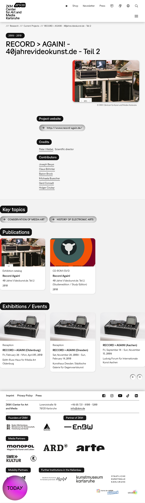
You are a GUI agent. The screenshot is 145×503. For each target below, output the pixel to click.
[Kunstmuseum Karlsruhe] (89, 479)
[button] (105, 81)
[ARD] (55, 447)
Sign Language (120, 6)
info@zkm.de (78, 408)
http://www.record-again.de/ (64, 127)
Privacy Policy (25, 395)
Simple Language (112, 6)
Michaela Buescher (49, 178)
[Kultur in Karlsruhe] (33, 458)
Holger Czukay (47, 187)
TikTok (128, 395)
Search (136, 6)
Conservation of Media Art (26, 219)
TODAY (15, 488)
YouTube (120, 395)
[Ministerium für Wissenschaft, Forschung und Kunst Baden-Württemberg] (20, 427)
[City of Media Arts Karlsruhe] (133, 492)
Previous (133, 377)
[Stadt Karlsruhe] (46, 426)
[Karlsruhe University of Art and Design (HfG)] (53, 479)
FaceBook (104, 395)
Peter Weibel (46, 149)
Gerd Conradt (46, 183)
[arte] (90, 447)
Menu (136, 16)
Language (128, 6)
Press (102, 5)
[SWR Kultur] (13, 458)
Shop (75, 5)
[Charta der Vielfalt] (107, 492)
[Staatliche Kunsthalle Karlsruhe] (118, 479)
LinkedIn (136, 395)
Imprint (10, 395)
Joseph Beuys (46, 164)
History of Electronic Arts (75, 219)
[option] (73, 266)
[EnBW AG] (78, 427)
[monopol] (20, 447)
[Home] (18, 11)
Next (139, 377)
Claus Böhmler (47, 169)
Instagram (112, 395)
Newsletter (89, 5)
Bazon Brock (46, 173)
